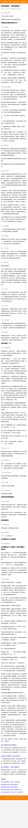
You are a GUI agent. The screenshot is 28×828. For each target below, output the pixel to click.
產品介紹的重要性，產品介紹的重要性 (10, 782)
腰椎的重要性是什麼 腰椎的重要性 (9, 784)
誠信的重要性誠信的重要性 (9, 745)
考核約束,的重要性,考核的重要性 (10, 756)
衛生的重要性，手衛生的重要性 (10, 767)
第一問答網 (4, 1)
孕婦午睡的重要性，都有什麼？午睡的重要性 (12, 792)
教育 (10, 1)
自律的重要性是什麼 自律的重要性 (9, 787)
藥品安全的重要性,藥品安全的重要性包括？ (11, 789)
